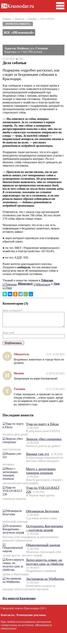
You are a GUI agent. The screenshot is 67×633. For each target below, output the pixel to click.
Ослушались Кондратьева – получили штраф (44, 528)
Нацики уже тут (37, 454)
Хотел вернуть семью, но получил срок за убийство (45, 562)
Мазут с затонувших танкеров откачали (41, 471)
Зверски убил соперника (43, 439)
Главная (7, 18)
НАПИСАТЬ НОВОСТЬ (17, 24)
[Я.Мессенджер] (5, 294)
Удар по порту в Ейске (42, 424)
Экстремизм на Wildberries (45, 579)
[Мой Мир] (31, 294)
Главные (32, 18)
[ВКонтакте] (10, 294)
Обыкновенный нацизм (43, 545)
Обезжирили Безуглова (42, 511)
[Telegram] (20, 294)
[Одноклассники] (15, 294)
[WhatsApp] (25, 294)
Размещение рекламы (31, 615)
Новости (19, 18)
